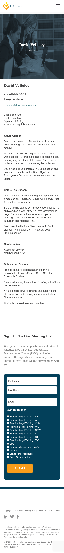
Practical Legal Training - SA (24, 433)
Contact (57, 510)
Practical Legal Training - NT (24, 436)
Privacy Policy (31, 510)
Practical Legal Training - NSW (25, 430)
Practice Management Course (25, 446)
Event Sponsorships (20, 457)
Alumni (13, 450)
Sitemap (48, 510)
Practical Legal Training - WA (24, 426)
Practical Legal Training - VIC (24, 416)
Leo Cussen (15, 497)
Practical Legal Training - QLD (25, 423)
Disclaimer (18, 510)
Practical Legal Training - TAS (24, 440)
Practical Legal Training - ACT (25, 419)
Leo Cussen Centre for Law (13, 6)
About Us (32, 51)
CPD (12, 443)
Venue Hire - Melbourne (22, 453)
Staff (41, 510)
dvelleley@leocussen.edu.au (20, 105)
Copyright (8, 510)
